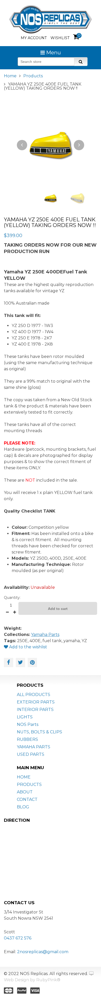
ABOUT (25, 792)
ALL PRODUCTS (33, 694)
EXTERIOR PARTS (36, 702)
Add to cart (58, 609)
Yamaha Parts (45, 634)
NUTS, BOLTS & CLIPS (39, 731)
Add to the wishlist (27, 646)
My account (34, 38)
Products (33, 75)
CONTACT (27, 799)
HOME (24, 777)
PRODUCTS (29, 784)
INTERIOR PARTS (35, 709)
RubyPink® (48, 979)
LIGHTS (25, 717)
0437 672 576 (17, 938)
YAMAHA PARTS (33, 746)
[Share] (8, 662)
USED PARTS (30, 754)
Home (10, 75)
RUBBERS (27, 739)
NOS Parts (27, 724)
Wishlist (60, 38)
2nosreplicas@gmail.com (42, 951)
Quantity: (12, 597)
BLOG (23, 806)
